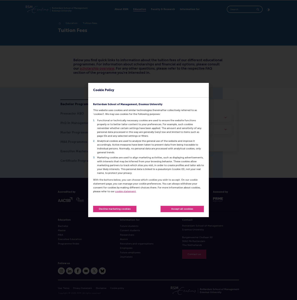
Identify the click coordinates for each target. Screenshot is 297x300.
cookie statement (125, 191)
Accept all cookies (182, 208)
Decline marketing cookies (115, 208)
